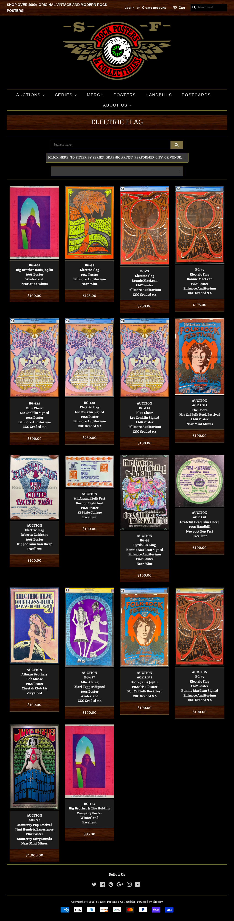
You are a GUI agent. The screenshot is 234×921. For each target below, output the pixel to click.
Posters (125, 95)
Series (64, 95)
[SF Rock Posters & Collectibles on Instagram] (129, 885)
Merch (95, 95)
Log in (130, 7)
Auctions (29, 95)
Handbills (159, 95)
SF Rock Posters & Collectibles (116, 902)
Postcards (196, 95)
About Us (116, 105)
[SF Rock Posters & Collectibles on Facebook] (102, 885)
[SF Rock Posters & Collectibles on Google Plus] (120, 885)
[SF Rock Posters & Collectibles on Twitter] (94, 885)
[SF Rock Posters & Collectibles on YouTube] (137, 885)
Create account (154, 7)
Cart (182, 7)
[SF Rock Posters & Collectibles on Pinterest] (110, 885)
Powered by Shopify (150, 902)
